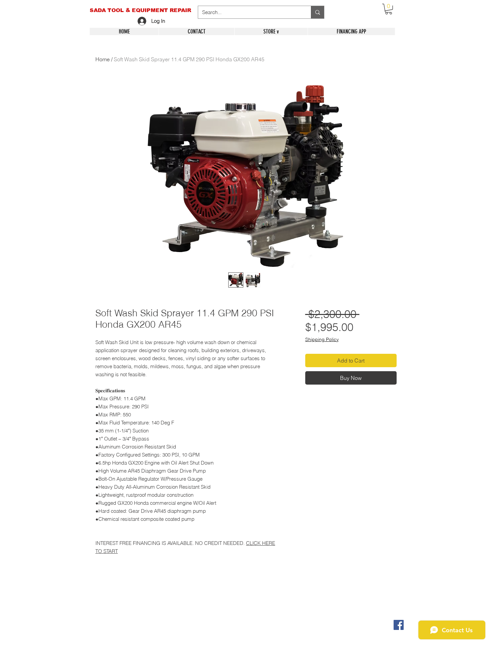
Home (102, 59)
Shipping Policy (322, 339)
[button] (388, 9)
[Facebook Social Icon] (399, 625)
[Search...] (317, 12)
